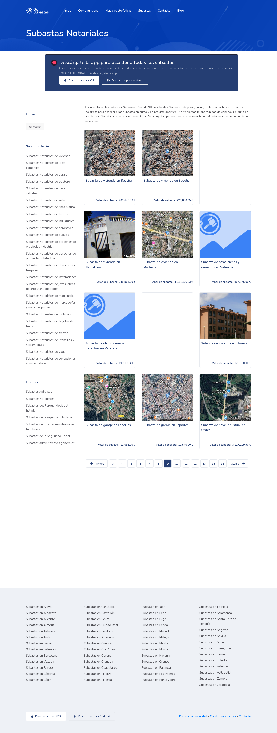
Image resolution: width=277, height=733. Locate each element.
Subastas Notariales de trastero (48, 181)
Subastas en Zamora (213, 679)
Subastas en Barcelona (42, 655)
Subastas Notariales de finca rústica (50, 207)
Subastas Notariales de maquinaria (50, 296)
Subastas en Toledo (213, 660)
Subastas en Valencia (213, 666)
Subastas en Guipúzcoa (100, 649)
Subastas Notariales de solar (45, 200)
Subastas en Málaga (155, 637)
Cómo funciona (88, 11)
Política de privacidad (193, 716)
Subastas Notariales (40, 399)
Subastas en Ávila (38, 637)
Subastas (144, 11)
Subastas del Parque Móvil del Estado (47, 408)
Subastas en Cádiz (38, 680)
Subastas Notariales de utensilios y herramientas (50, 342)
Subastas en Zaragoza (214, 685)
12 (195, 464)
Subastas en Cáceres (40, 674)
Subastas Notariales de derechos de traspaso (51, 267)
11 (186, 464)
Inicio (67, 11)
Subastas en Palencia (156, 668)
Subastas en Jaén (153, 607)
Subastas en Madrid (155, 631)
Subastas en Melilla (155, 643)
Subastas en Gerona (98, 655)
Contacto (164, 11)
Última (235, 464)
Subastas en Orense (155, 662)
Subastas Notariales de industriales (50, 221)
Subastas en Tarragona (215, 648)
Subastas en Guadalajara (101, 668)
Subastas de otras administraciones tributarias (50, 426)
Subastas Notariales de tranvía (47, 333)
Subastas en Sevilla (212, 636)
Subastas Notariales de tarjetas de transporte (50, 323)
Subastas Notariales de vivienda (48, 156)
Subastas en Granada (98, 662)
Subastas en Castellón (99, 613)
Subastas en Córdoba (98, 631)
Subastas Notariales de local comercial (45, 165)
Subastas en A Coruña (99, 637)
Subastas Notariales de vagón (46, 352)
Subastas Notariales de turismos (48, 214)
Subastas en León (154, 613)
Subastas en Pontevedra (159, 680)
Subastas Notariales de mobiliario (49, 314)
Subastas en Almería (40, 625)
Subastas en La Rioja (213, 607)
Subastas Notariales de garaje (46, 175)
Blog (180, 11)
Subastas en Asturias (40, 631)
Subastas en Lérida (155, 625)
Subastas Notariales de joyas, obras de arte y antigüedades (50, 286)
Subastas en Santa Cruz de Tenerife (217, 621)
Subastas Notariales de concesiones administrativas (51, 361)
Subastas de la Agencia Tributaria (49, 417)
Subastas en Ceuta (97, 619)
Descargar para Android (127, 80)
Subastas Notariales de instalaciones (51, 277)
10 (176, 464)
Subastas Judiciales (39, 392)
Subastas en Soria (211, 642)
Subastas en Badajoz (40, 643)
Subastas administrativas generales (50, 443)
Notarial (36, 127)
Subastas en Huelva (97, 674)
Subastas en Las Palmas (158, 674)
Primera (99, 464)
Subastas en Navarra (156, 655)
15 (222, 464)
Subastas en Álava (39, 607)
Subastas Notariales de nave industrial (45, 190)
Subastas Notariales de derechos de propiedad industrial (51, 244)
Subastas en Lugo (154, 619)
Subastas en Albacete (41, 613)
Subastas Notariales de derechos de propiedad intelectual (51, 255)
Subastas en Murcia (155, 649)
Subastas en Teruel (212, 654)
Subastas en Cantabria (99, 607)
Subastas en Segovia (213, 630)
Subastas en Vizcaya (40, 662)
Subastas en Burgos (40, 668)
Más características (118, 11)
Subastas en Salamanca (215, 613)
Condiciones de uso (223, 716)
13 (204, 464)
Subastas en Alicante (40, 619)
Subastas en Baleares (41, 649)
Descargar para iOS (81, 80)
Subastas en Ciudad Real (101, 625)
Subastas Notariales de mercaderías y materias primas (51, 305)
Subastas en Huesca (98, 680)
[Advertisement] (225, 167)
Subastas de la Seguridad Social (48, 436)
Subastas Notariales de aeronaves (49, 228)
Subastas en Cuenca (98, 643)
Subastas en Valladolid (215, 673)
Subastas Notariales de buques (47, 235)
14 (213, 464)
